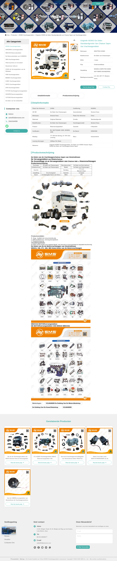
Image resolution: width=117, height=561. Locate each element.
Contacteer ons (9, 542)
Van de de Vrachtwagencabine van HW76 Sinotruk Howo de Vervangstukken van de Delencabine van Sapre (17, 458)
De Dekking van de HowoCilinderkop (45, 407)
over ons (54, 3)
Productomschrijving (71, 96)
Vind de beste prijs (88, 87)
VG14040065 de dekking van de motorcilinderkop (63, 403)
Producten (14, 35)
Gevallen (7, 539)
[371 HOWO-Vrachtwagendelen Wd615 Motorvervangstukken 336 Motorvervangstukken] (45, 441)
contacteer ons (85, 3)
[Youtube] (46, 548)
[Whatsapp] (7, 126)
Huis (47, 3)
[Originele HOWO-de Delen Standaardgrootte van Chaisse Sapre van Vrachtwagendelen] (50, 60)
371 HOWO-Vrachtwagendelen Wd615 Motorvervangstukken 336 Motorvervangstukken (45, 458)
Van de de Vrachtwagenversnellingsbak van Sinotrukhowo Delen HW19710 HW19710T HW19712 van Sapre (72, 458)
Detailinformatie (44, 96)
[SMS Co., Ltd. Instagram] (42, 548)
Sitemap (22, 559)
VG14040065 (67, 407)
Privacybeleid (14, 559)
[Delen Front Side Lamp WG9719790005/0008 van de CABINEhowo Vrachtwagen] (100, 441)
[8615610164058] (50, 548)
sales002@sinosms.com (16, 117)
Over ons (7, 529)
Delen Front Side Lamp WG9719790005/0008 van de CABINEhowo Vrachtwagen (99, 458)
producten (62, 3)
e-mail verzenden (83, 547)
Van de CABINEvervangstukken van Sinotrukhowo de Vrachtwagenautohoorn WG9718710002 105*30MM (17, 499)
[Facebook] (38, 548)
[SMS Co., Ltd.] (11, 3)
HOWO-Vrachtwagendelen (26, 35)
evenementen (74, 3)
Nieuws (6, 536)
